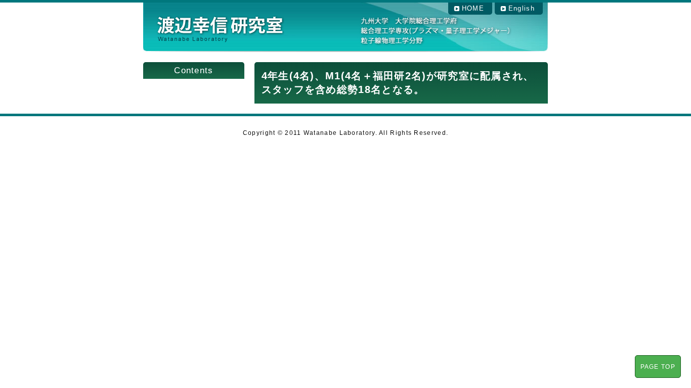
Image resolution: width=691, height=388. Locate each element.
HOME (473, 8)
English (521, 8)
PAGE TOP (657, 366)
